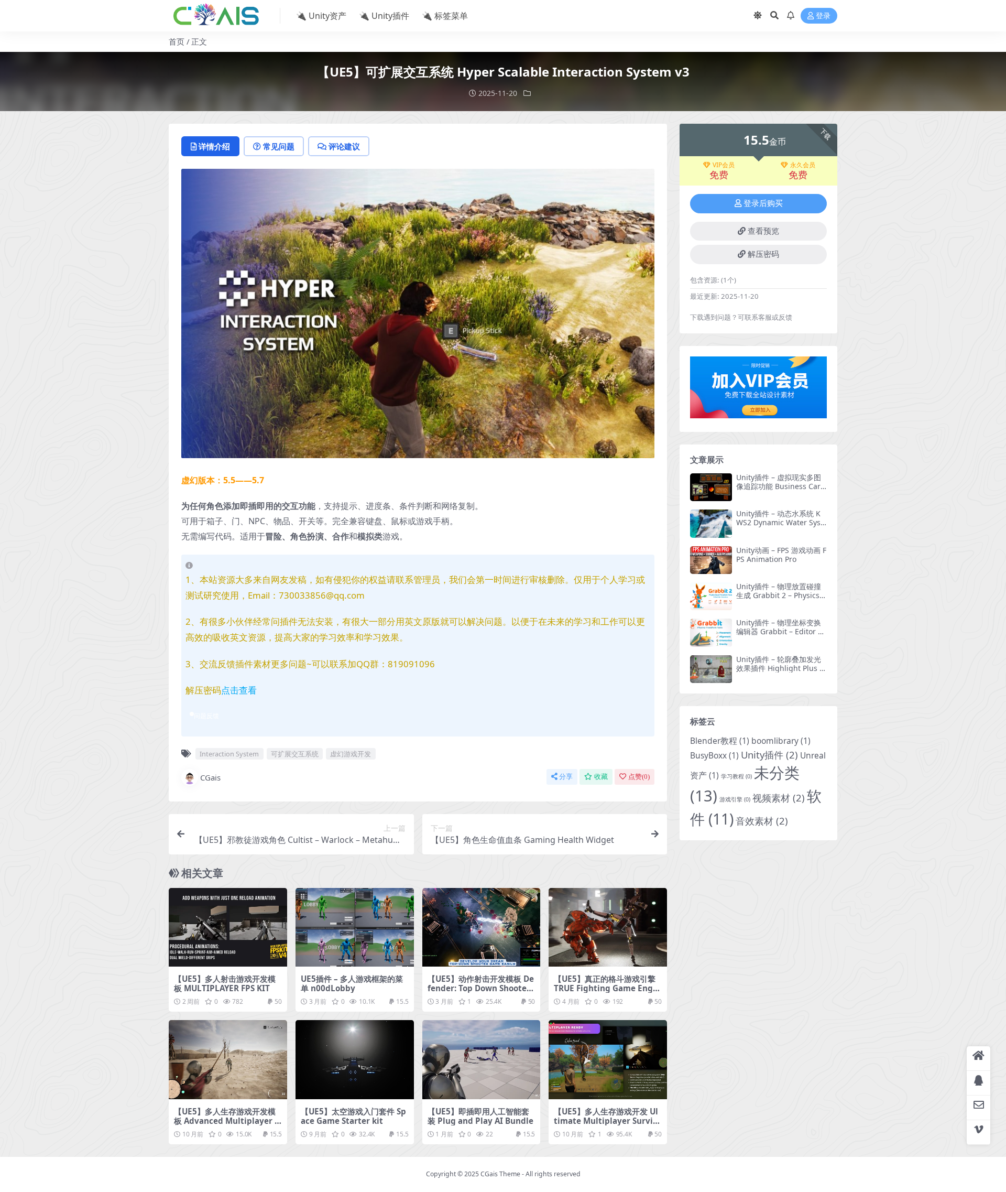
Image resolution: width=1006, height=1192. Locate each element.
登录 (823, 16)
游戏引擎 (734, 799)
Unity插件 (769, 754)
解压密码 (763, 254)
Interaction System (229, 753)
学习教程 (736, 776)
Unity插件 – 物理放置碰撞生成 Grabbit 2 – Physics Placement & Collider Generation (781, 599)
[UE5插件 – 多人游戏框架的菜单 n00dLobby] (355, 927)
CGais (210, 777)
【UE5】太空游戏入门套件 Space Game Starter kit (353, 1116)
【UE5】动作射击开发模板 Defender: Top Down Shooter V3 (481, 988)
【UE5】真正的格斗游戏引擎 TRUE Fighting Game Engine (607, 988)
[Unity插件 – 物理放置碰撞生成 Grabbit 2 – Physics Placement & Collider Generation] (711, 596)
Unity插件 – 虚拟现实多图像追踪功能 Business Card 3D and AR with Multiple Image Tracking (781, 490)
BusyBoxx (714, 755)
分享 (566, 777)
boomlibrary (781, 740)
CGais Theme (500, 1173)
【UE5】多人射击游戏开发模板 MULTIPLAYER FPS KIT (225, 983)
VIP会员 (724, 165)
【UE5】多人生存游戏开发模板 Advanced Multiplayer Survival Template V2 (226, 1120)
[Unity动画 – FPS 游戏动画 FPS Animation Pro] (711, 560)
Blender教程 (719, 740)
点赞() (639, 777)
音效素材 (762, 820)
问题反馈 (206, 715)
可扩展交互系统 (295, 753)
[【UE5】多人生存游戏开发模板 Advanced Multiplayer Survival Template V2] (228, 1059)
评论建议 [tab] (344, 146)
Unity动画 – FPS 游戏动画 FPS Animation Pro (781, 554)
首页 (176, 41)
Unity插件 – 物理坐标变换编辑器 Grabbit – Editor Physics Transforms (781, 631)
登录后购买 (763, 203)
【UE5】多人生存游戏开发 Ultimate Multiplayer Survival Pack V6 (606, 1120)
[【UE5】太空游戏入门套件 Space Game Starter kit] (355, 1059)
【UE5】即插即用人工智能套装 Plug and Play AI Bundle (480, 1116)
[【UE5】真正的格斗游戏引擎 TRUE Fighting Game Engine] (608, 927)
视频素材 (778, 797)
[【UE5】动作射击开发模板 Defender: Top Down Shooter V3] (481, 927)
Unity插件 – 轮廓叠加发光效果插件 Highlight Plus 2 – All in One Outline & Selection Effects (780, 672)
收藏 (601, 777)
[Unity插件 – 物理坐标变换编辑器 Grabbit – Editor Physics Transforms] (711, 632)
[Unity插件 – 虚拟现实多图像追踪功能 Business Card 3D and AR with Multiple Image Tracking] (711, 487)
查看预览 (763, 231)
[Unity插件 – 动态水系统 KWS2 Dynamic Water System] (711, 523)
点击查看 (239, 690)
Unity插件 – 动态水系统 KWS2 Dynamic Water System (779, 522)
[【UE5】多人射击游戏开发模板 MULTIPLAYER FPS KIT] (228, 927)
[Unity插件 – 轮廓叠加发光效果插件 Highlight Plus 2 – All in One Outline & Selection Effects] (711, 669)
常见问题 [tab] (278, 146)
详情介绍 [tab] (214, 146)
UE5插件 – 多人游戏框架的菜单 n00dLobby (352, 983)
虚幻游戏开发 (350, 753)
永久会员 (802, 165)
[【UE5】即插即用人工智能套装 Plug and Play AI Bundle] (481, 1059)
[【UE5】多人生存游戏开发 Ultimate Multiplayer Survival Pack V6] (608, 1059)
